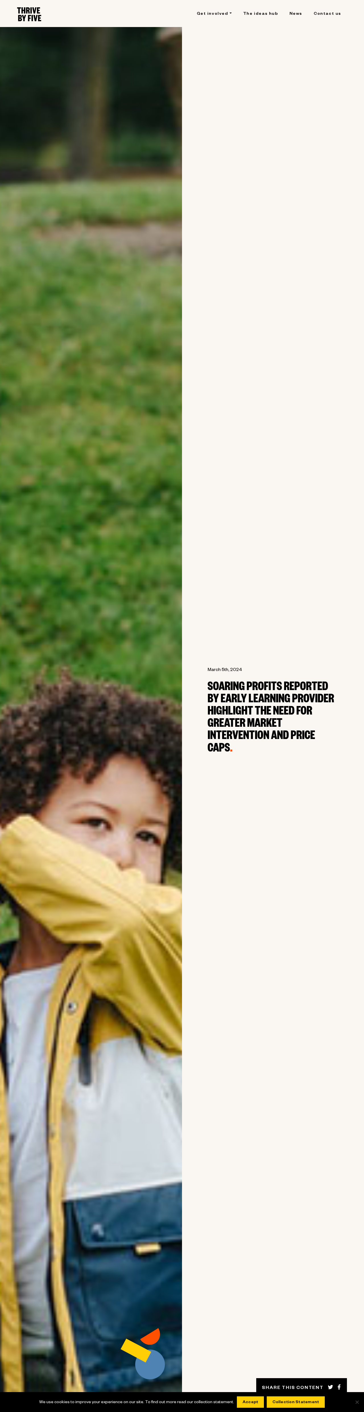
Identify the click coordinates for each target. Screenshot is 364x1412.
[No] (357, 1402)
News (295, 14)
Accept (250, 1402)
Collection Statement (295, 1402)
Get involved (212, 14)
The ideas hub (260, 14)
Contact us (327, 14)
